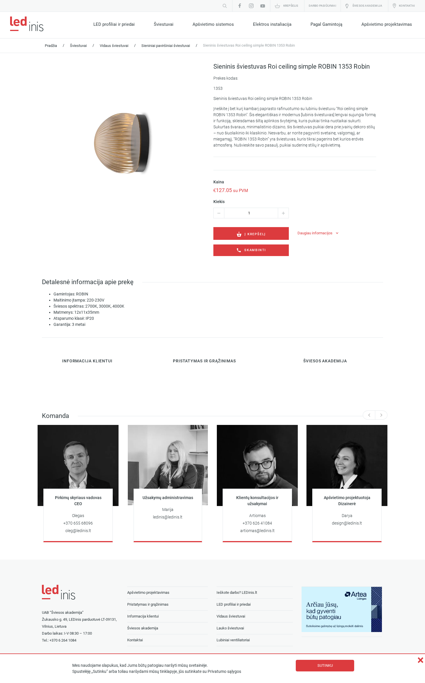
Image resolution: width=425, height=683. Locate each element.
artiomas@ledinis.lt (257, 530)
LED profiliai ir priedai (114, 24)
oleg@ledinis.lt (78, 530)
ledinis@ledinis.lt (167, 517)
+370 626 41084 (257, 523)
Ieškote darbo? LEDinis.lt (237, 592)
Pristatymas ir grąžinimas (148, 604)
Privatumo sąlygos (224, 671)
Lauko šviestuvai (230, 628)
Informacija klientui (143, 616)
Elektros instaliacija (272, 24)
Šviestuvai (163, 24)
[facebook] (239, 6)
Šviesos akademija (367, 6)
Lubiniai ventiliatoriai (233, 640)
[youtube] (263, 6)
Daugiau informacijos (315, 233)
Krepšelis (290, 6)
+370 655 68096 (78, 523)
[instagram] (251, 6)
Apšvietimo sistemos (213, 24)
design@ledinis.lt (347, 523)
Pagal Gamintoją (326, 24)
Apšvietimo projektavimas (386, 24)
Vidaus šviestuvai (114, 45)
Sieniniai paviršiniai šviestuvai (165, 45)
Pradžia (51, 45)
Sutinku (325, 665)
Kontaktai (407, 6)
